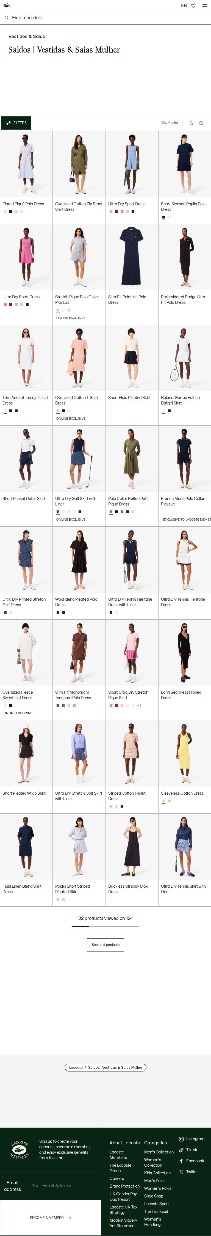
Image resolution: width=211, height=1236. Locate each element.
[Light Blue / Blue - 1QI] (74, 705)
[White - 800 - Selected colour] (163, 411)
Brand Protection (125, 1186)
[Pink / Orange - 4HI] (127, 211)
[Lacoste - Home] (7, 5)
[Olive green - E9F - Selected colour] (111, 512)
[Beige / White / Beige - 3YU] (69, 512)
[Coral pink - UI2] (169, 801)
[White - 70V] (69, 411)
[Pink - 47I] (122, 211)
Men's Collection (159, 1152)
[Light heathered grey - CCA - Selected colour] (58, 310)
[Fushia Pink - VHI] (116, 211)
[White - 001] (169, 217)
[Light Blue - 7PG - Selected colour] (111, 211)
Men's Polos (154, 1181)
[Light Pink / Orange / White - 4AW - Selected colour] (111, 806)
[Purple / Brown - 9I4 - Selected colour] (58, 705)
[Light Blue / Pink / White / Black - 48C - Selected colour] (58, 899)
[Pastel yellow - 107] (21, 211)
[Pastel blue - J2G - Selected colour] (5, 211)
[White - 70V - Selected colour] (5, 705)
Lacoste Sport (156, 1204)
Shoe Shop (153, 1196)
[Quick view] (45, 190)
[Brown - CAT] (127, 512)
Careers (117, 1178)
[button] (193, 5)
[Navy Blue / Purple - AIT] (63, 705)
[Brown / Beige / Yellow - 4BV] (122, 806)
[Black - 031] (10, 705)
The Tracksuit (156, 1211)
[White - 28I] (63, 512)
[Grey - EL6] (63, 612)
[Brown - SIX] (122, 512)
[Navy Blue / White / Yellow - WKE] (16, 411)
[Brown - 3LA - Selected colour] (58, 612)
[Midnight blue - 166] (10, 211)
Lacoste (76, 1067)
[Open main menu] (204, 5)
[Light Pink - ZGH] (127, 705)
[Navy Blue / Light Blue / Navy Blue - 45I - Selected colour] (58, 512)
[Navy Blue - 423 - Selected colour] (111, 612)
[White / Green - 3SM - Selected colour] (5, 411)
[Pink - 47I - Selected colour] (5, 304)
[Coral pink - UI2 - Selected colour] (58, 411)
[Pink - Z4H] (16, 211)
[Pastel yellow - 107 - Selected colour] (163, 801)
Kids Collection (157, 1173)
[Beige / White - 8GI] (69, 705)
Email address (12, 1186)
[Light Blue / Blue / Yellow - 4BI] (116, 806)
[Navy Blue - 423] (169, 411)
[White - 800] (74, 512)
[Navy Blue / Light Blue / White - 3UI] (10, 411)
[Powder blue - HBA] (69, 310)
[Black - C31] (133, 211)
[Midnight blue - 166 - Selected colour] (163, 217)
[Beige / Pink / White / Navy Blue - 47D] (63, 899)
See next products (106, 945)
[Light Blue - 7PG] (16, 304)
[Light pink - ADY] (133, 512)
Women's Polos (157, 1188)
